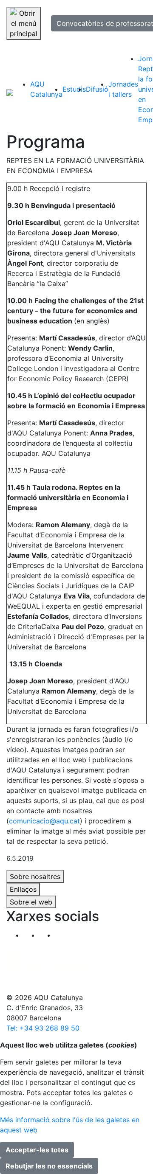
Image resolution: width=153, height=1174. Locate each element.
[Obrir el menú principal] (23, 23)
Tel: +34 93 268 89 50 (42, 1028)
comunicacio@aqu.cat (44, 821)
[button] (63, 935)
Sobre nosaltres (35, 876)
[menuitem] (46, 89)
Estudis (74, 89)
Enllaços (23, 889)
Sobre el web (31, 902)
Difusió (97, 89)
